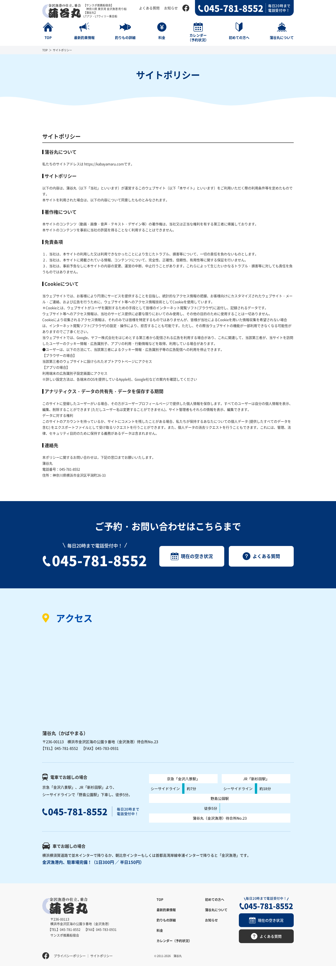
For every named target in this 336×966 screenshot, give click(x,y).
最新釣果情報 (166, 909)
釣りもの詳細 (166, 920)
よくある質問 (149, 7)
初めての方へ (214, 899)
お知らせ (171, 7)
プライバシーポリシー (70, 955)
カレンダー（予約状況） (174, 940)
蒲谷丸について (216, 909)
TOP (45, 50)
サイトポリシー (101, 955)
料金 (160, 930)
